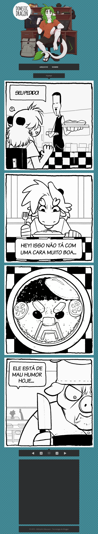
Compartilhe (57, 453)
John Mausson (45, 529)
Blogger (66, 529)
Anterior (33, 453)
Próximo (65, 453)
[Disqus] (49, 492)
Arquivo (41, 453)
